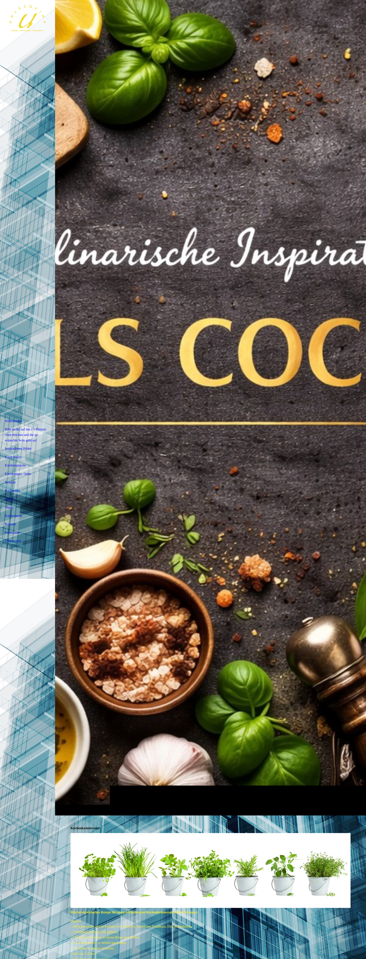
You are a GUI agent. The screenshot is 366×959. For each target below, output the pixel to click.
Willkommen (13, 421)
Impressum (12, 532)
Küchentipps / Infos (18, 474)
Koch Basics (13, 457)
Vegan (9, 507)
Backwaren (12, 490)
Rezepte (10, 482)
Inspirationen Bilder (18, 448)
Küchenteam (13, 516)
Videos (9, 499)
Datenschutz (13, 541)
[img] (210, 407)
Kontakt (10, 524)
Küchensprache (15, 465)
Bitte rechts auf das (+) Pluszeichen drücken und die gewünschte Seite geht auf (26, 434)
